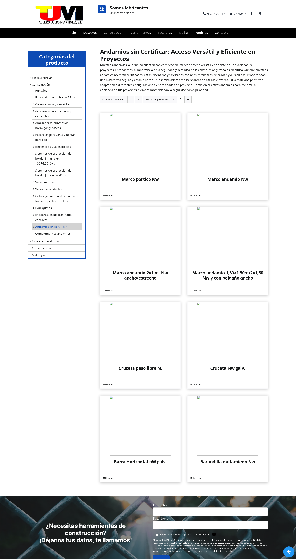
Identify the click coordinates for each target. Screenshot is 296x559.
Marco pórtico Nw (140, 179)
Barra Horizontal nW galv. (140, 462)
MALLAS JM (38, 255)
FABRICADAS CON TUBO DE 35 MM (56, 97)
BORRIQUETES (43, 208)
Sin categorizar (42, 78)
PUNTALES (41, 90)
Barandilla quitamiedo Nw (227, 462)
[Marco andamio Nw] (228, 143)
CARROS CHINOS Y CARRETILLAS (53, 104)
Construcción (41, 84)
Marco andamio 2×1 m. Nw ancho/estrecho (140, 275)
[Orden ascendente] (138, 99)
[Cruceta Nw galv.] (228, 332)
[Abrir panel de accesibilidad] (288, 551)
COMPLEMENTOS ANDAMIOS (53, 233)
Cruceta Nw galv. (227, 368)
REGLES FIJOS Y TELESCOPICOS (53, 147)
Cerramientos (41, 248)
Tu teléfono (161, 518)
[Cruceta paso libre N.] (140, 332)
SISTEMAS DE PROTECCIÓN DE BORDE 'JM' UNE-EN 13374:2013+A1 (53, 158)
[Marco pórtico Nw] (140, 143)
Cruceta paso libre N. (140, 368)
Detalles (109, 195)
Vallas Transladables (48, 189)
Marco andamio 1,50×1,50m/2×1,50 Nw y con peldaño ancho (227, 275)
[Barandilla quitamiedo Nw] (228, 426)
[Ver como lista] (188, 99)
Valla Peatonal (44, 182)
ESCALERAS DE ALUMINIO (46, 241)
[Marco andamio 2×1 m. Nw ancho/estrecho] (140, 237)
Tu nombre (160, 505)
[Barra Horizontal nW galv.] (140, 426)
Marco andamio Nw (227, 179)
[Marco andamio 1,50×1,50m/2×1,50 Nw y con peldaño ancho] (228, 237)
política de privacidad (197, 534)
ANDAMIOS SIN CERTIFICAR (51, 227)
